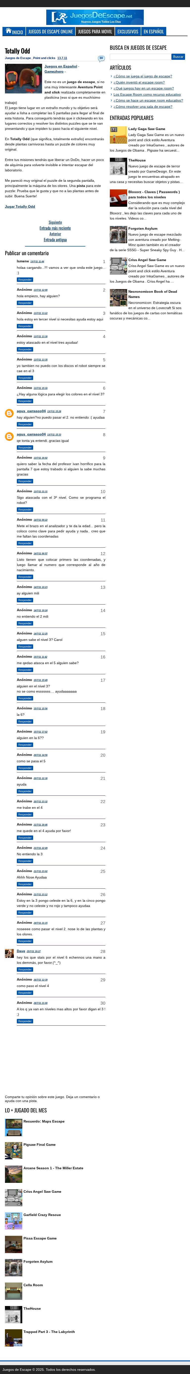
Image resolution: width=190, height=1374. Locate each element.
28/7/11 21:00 (41, 1003)
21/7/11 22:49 (41, 848)
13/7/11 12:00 (41, 290)
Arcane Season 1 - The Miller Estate (53, 1168)
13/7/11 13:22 (41, 313)
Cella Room (33, 1285)
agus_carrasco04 (31, 411)
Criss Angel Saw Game (42, 1192)
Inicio (17, 32)
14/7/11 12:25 (41, 633)
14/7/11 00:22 (41, 520)
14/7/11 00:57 (41, 553)
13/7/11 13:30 (41, 336)
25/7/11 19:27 (34, 951)
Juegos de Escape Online (50, 31)
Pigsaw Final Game (40, 1145)
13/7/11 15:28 (54, 411)
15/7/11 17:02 (41, 732)
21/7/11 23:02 (41, 871)
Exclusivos (128, 31)
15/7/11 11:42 (40, 657)
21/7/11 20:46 (41, 825)
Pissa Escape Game (40, 1238)
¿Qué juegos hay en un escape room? (144, 88)
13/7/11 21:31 (41, 491)
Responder (25, 279)
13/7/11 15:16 (41, 388)
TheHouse (32, 1308)
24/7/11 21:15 (41, 923)
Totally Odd (17, 50)
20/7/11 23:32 (41, 801)
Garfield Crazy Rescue (42, 1215)
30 (101, 58)
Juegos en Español (61, 66)
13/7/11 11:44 (37, 261)
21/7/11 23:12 (41, 894)
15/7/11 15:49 (41, 680)
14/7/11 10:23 (41, 587)
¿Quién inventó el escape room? (139, 82)
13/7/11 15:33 (54, 434)
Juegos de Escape (18, 58)
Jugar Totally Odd (20, 206)
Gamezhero (54, 71)
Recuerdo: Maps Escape (44, 1121)
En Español (154, 31)
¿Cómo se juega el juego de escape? (143, 76)
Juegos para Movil (95, 31)
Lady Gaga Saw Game (146, 129)
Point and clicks (44, 58)
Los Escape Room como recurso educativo (147, 94)
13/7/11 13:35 (41, 360)
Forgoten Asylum (38, 1261)
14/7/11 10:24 (41, 610)
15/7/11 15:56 (41, 708)
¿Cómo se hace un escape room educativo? (148, 100)
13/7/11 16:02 (41, 458)
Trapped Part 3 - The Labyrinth (49, 1332)
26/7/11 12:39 (41, 980)
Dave (21, 951)
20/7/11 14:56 (41, 755)
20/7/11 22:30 (41, 778)
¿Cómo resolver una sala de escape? (143, 107)
